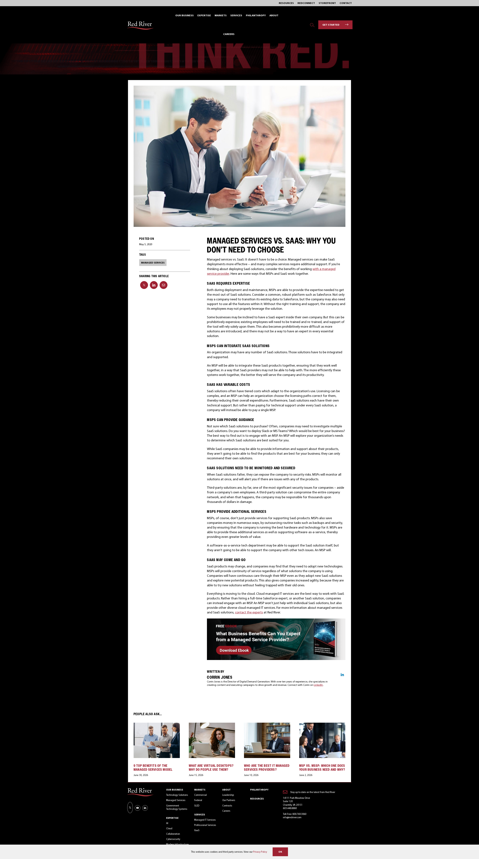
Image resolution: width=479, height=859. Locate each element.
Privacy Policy (260, 851)
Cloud (169, 828)
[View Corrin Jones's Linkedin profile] (342, 674)
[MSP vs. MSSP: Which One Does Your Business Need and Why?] (322, 724)
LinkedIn (318, 685)
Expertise (172, 817)
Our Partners (228, 800)
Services (199, 814)
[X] (144, 285)
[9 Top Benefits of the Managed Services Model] (157, 724)
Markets (199, 789)
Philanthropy (259, 789)
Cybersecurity (173, 838)
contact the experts (249, 612)
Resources (257, 798)
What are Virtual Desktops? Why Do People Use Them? (211, 767)
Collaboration (173, 833)
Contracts (227, 805)
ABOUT (226, 789)
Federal (198, 800)
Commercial (200, 794)
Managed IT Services (205, 819)
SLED (196, 805)
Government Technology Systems (176, 807)
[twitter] (130, 807)
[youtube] (137, 808)
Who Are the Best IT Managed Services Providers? (266, 767)
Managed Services (175, 800)
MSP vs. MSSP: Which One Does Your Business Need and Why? (322, 767)
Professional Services (205, 824)
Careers (226, 810)
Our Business (174, 789)
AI (167, 823)
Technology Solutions (177, 794)
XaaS (196, 830)
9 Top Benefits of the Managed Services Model (153, 767)
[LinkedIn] (154, 285)
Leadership (228, 794)
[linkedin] (145, 808)
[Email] (163, 285)
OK (280, 851)
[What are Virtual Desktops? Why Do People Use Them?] (212, 724)
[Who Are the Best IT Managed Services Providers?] (267, 724)
